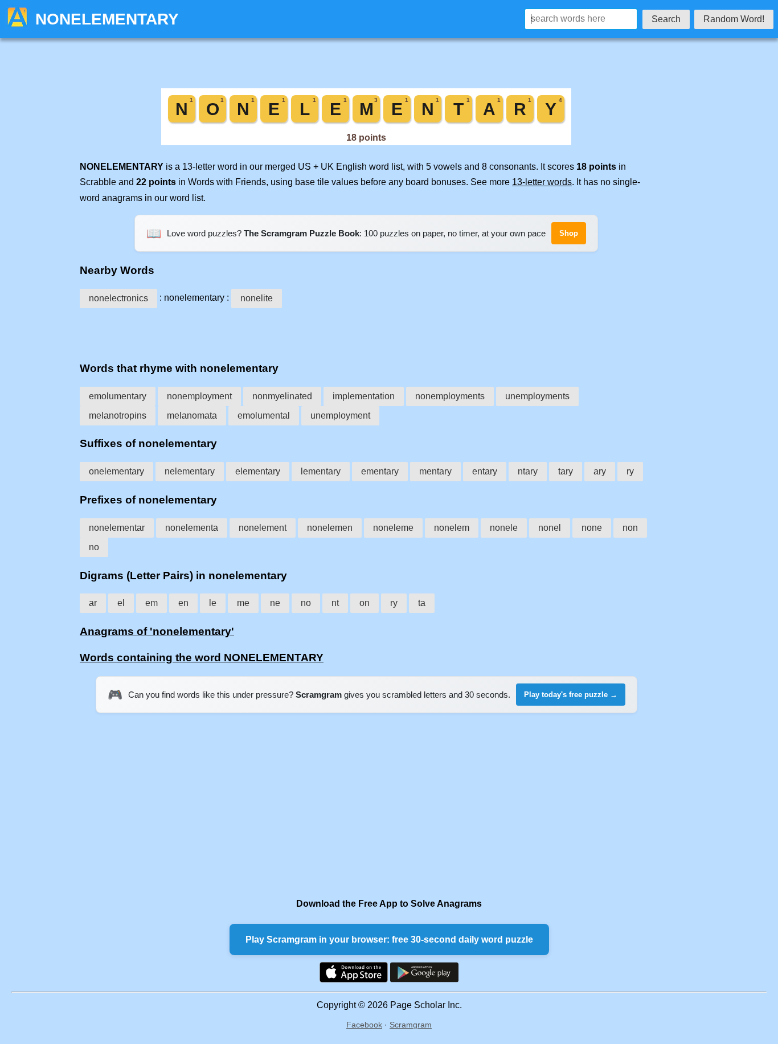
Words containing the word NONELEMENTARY (202, 658)
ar (93, 603)
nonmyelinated (282, 396)
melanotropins (117, 415)
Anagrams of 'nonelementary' (157, 631)
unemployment (340, 415)
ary (599, 471)
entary (484, 471)
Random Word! (733, 19)
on (364, 603)
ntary (528, 471)
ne (275, 603)
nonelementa (191, 528)
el (121, 603)
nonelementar (117, 528)
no (94, 547)
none (592, 528)
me (243, 603)
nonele (504, 528)
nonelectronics (118, 298)
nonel (549, 528)
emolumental (264, 415)
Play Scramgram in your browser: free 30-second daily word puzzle (389, 939)
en (183, 603)
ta (421, 603)
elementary (257, 471)
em (151, 603)
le (212, 603)
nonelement (262, 528)
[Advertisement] (366, 331)
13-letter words (542, 182)
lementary (321, 471)
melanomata (192, 415)
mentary (435, 471)
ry (630, 471)
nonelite (256, 298)
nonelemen (330, 528)
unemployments (537, 396)
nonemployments (450, 396)
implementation (364, 396)
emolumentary (117, 396)
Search (666, 19)
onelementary (116, 471)
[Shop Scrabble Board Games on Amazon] (366, 142)
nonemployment (199, 396)
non (630, 528)
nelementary (190, 471)
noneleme (393, 528)
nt (335, 603)
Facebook (364, 1024)
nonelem (451, 528)
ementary (380, 471)
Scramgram (411, 1024)
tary (565, 471)
